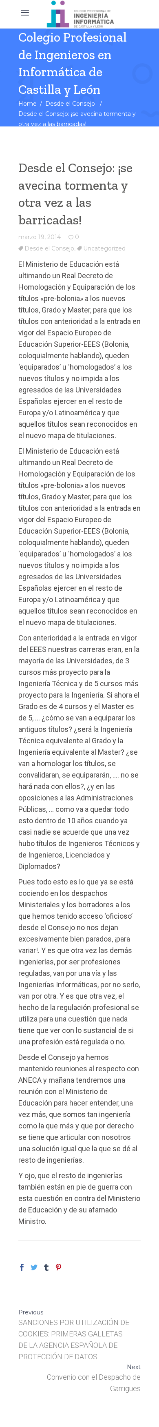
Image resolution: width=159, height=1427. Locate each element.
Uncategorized (104, 248)
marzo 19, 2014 (39, 237)
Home (27, 103)
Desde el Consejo (70, 103)
